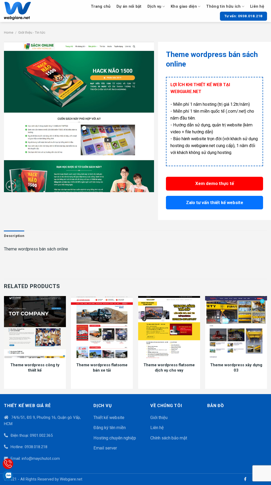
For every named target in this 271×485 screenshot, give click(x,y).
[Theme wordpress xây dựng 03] (236, 327)
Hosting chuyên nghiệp (114, 437)
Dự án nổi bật (129, 6)
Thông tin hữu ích (223, 6)
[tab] (14, 236)
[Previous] (4, 345)
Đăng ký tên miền (109, 427)
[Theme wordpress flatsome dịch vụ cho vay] (169, 327)
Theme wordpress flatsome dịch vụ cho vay (169, 368)
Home (8, 32)
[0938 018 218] (8, 463)
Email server (105, 448)
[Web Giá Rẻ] (23, 11)
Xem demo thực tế (214, 183)
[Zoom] (11, 185)
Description (14, 236)
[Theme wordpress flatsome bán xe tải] (102, 327)
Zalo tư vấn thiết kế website (214, 202)
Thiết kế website (108, 417)
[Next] (267, 345)
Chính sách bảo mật (168, 437)
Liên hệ (257, 6)
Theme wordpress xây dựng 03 (236, 368)
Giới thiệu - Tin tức (31, 32)
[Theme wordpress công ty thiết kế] (35, 327)
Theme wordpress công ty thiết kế (35, 368)
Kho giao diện (184, 6)
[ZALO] (8, 475)
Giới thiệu (159, 417)
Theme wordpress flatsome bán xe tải (102, 368)
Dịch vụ (154, 6)
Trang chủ (101, 6)
